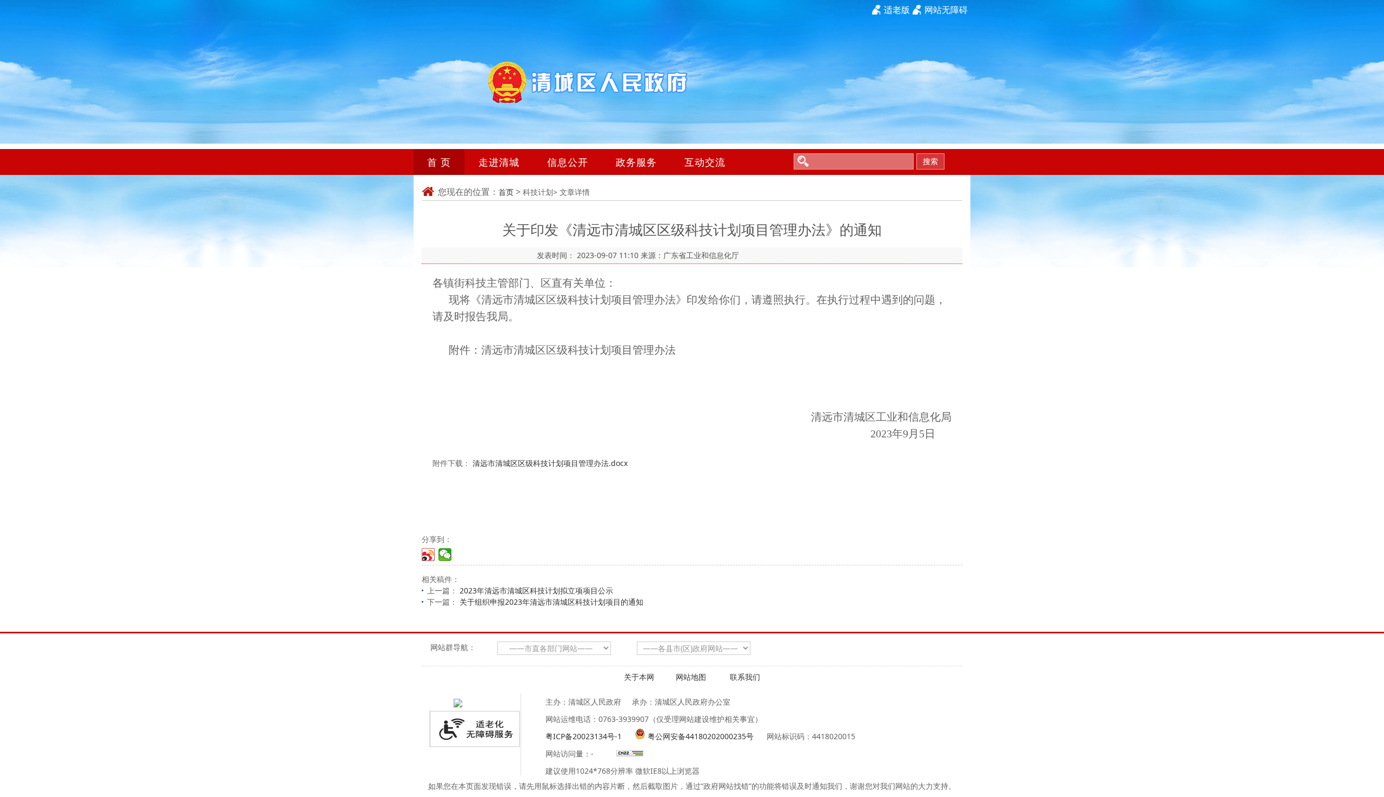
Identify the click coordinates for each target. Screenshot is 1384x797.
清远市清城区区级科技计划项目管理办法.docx (550, 463)
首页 (506, 192)
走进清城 (499, 162)
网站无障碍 (946, 10)
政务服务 (636, 162)
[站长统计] (628, 753)
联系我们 (745, 677)
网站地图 (691, 677)
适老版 (897, 10)
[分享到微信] (445, 554)
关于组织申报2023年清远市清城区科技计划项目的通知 (551, 602)
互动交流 (705, 162)
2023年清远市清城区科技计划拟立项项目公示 (536, 590)
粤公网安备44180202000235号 (701, 736)
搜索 (930, 161)
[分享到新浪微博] (428, 554)
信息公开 (567, 162)
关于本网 (639, 677)
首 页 (439, 162)
